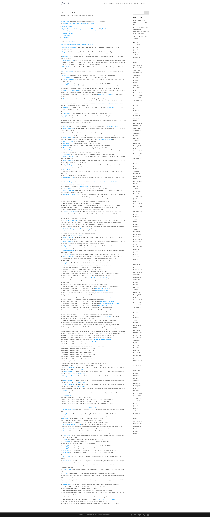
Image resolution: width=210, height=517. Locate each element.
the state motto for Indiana (105, 94)
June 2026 (136, 50)
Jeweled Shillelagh (80, 374)
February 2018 (137, 234)
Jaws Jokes (65, 116)
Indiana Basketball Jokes (92, 31)
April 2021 (136, 189)
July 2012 (135, 403)
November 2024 (137, 95)
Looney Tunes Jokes (67, 54)
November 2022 (137, 153)
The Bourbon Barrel (81, 386)
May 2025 (136, 82)
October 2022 (137, 156)
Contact (143, 3)
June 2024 (136, 108)
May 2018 (136, 226)
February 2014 (137, 355)
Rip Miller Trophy (80, 382)
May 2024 (136, 110)
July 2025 (135, 77)
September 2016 (137, 277)
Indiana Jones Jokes (79, 31)
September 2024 (137, 100)
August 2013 (136, 370)
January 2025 (136, 90)
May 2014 (136, 348)
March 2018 (136, 231)
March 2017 (136, 262)
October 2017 (137, 244)
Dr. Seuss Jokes (66, 77)
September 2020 (137, 196)
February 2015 (137, 325)
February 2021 (137, 191)
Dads (76, 15)
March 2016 (136, 292)
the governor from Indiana (105, 305)
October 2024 (137, 98)
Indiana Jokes (65, 37)
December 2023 (137, 123)
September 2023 (137, 130)
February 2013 (137, 385)
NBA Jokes (66, 246)
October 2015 (137, 305)
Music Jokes (66, 143)
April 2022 (136, 171)
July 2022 (135, 163)
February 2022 (137, 176)
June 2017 (136, 254)
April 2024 (136, 113)
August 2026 (136, 45)
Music (86, 23)
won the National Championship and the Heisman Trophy (76, 229)
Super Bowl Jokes (67, 188)
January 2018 (136, 237)
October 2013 (137, 365)
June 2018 (136, 224)
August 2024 (136, 103)
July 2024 (135, 105)
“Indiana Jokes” (73, 41)
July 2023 (135, 136)
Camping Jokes (66, 484)
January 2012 (136, 418)
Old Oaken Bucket (67, 391)
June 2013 (136, 375)
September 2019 (137, 211)
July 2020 (135, 199)
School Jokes (89, 15)
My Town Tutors (65, 21)
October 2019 (137, 209)
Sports (83, 23)
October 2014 (137, 335)
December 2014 (137, 330)
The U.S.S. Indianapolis (85, 118)
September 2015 (137, 307)
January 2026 (136, 62)
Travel (74, 23)
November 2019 (137, 206)
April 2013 (136, 380)
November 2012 (137, 393)
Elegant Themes (91, 514)
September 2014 (137, 338)
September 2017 (137, 247)
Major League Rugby (105, 316)
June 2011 (136, 431)
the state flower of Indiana (102, 288)
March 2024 (136, 115)
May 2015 (136, 317)
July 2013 (135, 373)
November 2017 (137, 242)
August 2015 (136, 310)
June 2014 (136, 345)
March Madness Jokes (68, 177)
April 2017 (136, 259)
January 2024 (136, 120)
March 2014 (136, 353)
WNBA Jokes (66, 248)
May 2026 (136, 52)
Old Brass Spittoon (68, 395)
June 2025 (136, 80)
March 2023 (136, 143)
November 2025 (137, 67)
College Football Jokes (68, 60)
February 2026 (137, 60)
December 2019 (137, 204)
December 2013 (137, 360)
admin (64, 15)
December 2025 (137, 65)
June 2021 (136, 183)
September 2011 (137, 426)
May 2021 (136, 186)
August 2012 (136, 401)
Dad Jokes (64, 52)
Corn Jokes (65, 126)
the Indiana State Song (111, 107)
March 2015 (136, 322)
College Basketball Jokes (69, 231)
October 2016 (137, 274)
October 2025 (137, 70)
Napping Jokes (66, 84)
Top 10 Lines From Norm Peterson (71, 424)
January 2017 (136, 267)
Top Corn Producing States (111, 126)
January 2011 (136, 433)
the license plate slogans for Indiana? (109, 103)
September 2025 (137, 72)
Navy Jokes (65, 75)
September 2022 (137, 158)
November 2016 (137, 272)
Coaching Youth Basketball (124, 3)
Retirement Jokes (66, 56)
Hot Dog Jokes (66, 456)
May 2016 (136, 287)
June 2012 (136, 406)
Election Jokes (66, 435)
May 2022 (136, 168)
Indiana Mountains (83, 186)
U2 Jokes (65, 439)
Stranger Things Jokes (67, 31)
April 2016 (136, 289)
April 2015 (136, 320)
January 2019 (136, 221)
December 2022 (137, 151)
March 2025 (136, 88)
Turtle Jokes (66, 433)
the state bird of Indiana (101, 290)
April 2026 (136, 55)
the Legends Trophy (79, 369)
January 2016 (136, 297)
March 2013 (136, 383)
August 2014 (136, 340)
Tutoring (136, 3)
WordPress (107, 514)
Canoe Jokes (66, 107)
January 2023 (136, 148)
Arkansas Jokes (67, 135)
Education (65, 23)
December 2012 (137, 390)
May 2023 (136, 138)
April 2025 (136, 85)
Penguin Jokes (65, 416)
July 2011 (135, 428)
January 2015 (136, 327)
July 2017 (135, 252)
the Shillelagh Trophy (79, 378)
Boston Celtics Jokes (67, 71)
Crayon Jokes (66, 450)
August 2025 (136, 75)
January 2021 (136, 194)
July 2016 (135, 282)
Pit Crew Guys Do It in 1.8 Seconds (106, 499)
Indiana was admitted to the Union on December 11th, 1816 (77, 44)
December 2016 (137, 269)
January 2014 (136, 358)
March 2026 (136, 57)
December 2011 (137, 421)
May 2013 (136, 378)
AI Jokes (65, 99)
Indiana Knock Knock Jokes (91, 29)
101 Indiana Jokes (78, 29)
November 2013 (137, 363)
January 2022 (136, 178)
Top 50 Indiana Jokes (105, 29)
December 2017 (137, 239)
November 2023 (137, 125)
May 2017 (136, 257)
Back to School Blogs (139, 20)
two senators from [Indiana (107, 301)
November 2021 (137, 181)
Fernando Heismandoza (105, 139)
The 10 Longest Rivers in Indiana (100, 278)
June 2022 (136, 166)
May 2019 (136, 216)
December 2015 (137, 300)
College (92, 23)
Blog (104, 3)
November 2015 (137, 302)
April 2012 (136, 411)
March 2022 (136, 173)
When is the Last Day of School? (71, 90)
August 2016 (136, 279)
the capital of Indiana (76, 235)
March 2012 (136, 413)
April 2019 (136, 219)
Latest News (82, 15)
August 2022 (136, 161)
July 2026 (135, 47)
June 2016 (136, 284)
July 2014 (135, 343)
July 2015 (135, 312)
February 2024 (137, 118)
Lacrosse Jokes (67, 460)
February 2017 (137, 264)
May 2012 (136, 408)
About (111, 3)
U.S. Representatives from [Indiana (109, 303)
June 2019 (136, 214)
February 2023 (137, 146)
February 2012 (137, 416)
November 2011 (137, 423)
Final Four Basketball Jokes (70, 212)
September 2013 (137, 368)
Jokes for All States (67, 26)
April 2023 (136, 141)
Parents (70, 23)
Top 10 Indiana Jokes (67, 29)
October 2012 (137, 396)
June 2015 (136, 315)
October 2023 (137, 128)
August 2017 (136, 249)
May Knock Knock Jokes (68, 409)
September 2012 (137, 398)
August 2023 (136, 133)
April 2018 (136, 229)
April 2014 (136, 350)
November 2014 (137, 332)
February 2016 (137, 295)
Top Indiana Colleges (67, 33)
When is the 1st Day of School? (71, 86)
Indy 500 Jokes (66, 35)
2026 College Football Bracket (71, 220)
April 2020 (136, 201)
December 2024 (137, 93)
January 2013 (136, 388)
